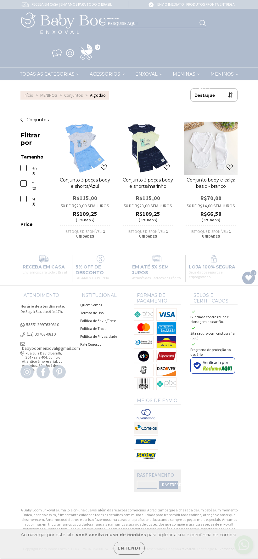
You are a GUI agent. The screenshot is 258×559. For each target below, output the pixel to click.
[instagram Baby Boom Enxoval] (27, 371)
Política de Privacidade (98, 336)
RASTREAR (170, 484)
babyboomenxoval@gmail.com (51, 348)
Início (28, 95)
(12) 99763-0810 (41, 334)
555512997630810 (42, 325)
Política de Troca (93, 328)
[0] (85, 60)
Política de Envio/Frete (98, 320)
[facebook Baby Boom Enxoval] (43, 371)
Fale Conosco (90, 344)
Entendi (129, 548)
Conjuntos (73, 95)
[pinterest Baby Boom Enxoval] (59, 371)
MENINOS (48, 95)
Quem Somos (91, 305)
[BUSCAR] (202, 23)
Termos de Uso (92, 312)
